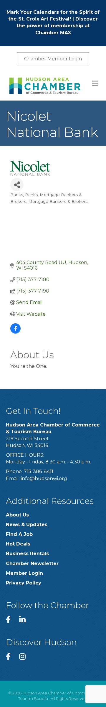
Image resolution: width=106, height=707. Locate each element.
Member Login (24, 573)
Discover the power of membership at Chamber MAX (57, 25)
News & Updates (26, 524)
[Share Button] (17, 184)
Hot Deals (18, 544)
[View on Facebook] (15, 332)
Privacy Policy (23, 583)
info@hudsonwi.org (44, 478)
